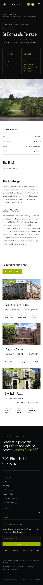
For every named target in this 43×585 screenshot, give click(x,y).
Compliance (6, 569)
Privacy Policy (6, 567)
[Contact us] (33, 4)
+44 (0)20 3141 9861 (12, 550)
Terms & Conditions (18, 567)
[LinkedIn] (15, 464)
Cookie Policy (30, 567)
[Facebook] (3, 464)
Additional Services (10, 502)
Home (4, 14)
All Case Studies (12, 271)
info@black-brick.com (31, 550)
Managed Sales (8, 494)
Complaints (14, 569)
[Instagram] (11, 464)
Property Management (11, 498)
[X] (7, 464)
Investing (6, 486)
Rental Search (8, 490)
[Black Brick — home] (12, 4)
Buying (5, 481)
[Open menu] (37, 4)
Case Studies (12, 14)
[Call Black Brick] (28, 4)
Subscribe (21, 544)
